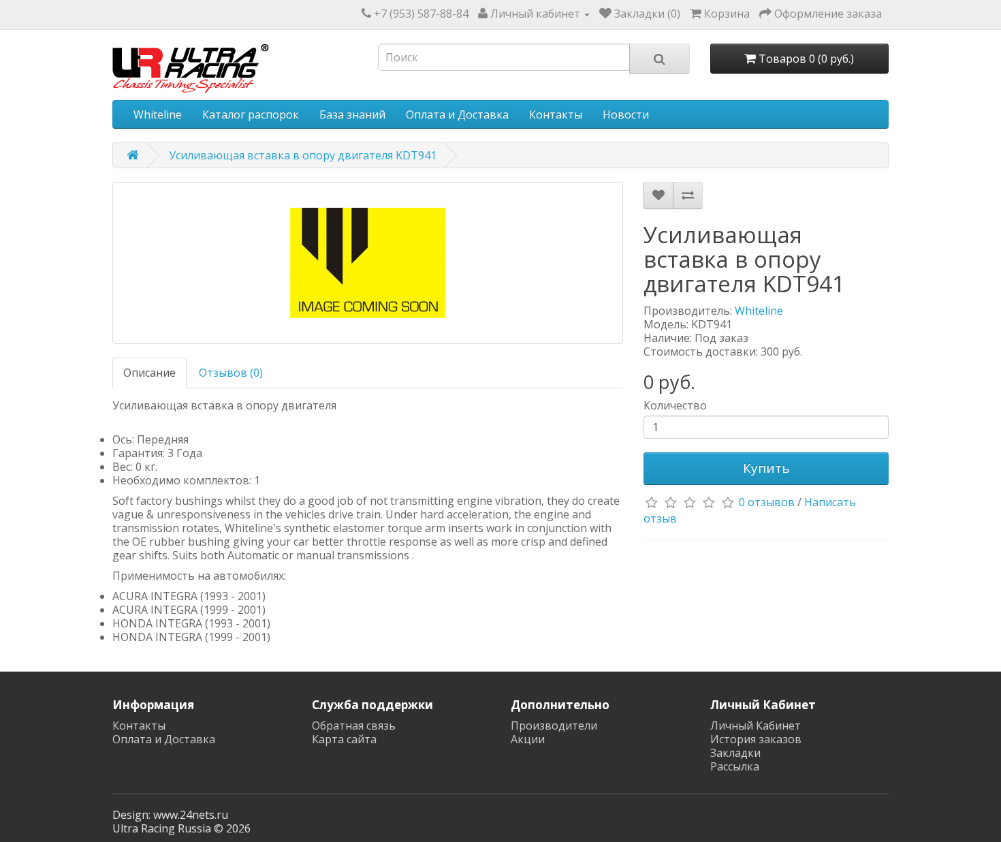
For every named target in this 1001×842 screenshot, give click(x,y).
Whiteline (157, 114)
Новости (626, 114)
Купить (766, 468)
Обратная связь (354, 725)
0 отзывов (767, 502)
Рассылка (734, 766)
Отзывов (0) (231, 372)
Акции (528, 739)
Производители (554, 725)
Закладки (735, 752)
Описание (149, 372)
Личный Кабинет (755, 725)
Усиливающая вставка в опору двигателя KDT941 (302, 155)
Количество (675, 405)
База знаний (352, 114)
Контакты (555, 114)
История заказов (755, 739)
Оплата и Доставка (457, 114)
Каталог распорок (250, 114)
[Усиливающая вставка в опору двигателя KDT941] (367, 263)
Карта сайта (344, 739)
